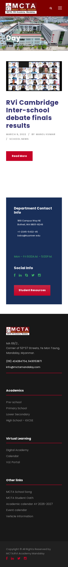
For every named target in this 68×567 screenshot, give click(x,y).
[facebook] (14, 275)
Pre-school (13, 402)
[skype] (26, 275)
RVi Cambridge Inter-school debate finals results (32, 114)
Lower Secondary (18, 414)
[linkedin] (20, 275)
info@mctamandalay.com (23, 367)
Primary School (16, 408)
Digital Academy (17, 450)
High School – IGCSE (19, 420)
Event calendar (16, 510)
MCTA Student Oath (19, 498)
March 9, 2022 (16, 134)
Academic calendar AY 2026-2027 (29, 504)
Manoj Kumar (45, 134)
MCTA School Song (19, 492)
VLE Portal (13, 462)
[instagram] (39, 275)
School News (19, 139)
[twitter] (33, 275)
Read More (19, 156)
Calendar (12, 456)
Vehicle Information (19, 516)
